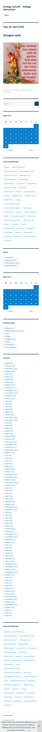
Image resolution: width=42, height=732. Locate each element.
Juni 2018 (8, 426)
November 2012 (11, 567)
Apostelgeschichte (26, 171)
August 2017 (10, 453)
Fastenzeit (22, 187)
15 (36, 134)
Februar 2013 (10, 558)
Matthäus (31, 216)
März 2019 (9, 412)
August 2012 (10, 575)
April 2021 (9, 363)
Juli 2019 (8, 401)
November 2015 (11, 510)
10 (11, 134)
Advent (7, 167)
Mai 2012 (8, 583)
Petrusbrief (20, 228)
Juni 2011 (8, 613)
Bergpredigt (23, 179)
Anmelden (9, 257)
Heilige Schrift (29, 196)
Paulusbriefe (9, 228)
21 (31, 138)
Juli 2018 (8, 423)
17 (11, 138)
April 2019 (9, 409)
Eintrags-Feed (10, 260)
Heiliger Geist (17, 196)
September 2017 (11, 450)
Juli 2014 (8, 515)
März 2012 (9, 588)
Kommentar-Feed (12, 263)
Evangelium (32, 183)
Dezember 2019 (11, 390)
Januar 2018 (9, 439)
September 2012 (11, 572)
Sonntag (7, 236)
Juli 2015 (8, 512)
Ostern (6, 224)
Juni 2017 (8, 458)
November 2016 (11, 477)
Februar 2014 (10, 529)
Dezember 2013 (11, 534)
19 (21, 138)
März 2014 (9, 526)
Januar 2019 (9, 415)
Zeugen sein (12, 35)
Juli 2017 (8, 455)
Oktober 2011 (10, 602)
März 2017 (9, 466)
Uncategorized (11, 347)
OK (29, 730)
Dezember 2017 (11, 442)
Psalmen (18, 232)
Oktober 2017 (10, 447)
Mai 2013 (8, 550)
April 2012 (9, 586)
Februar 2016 (10, 502)
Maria (6, 216)
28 (31, 142)
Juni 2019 (8, 404)
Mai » (31, 150)
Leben (18, 212)
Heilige (6, 196)
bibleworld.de (8, 720)
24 (11, 142)
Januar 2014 (9, 531)
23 (6, 142)
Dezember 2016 (11, 474)
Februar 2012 (10, 591)
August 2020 (10, 371)
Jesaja (18, 200)
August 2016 (10, 485)
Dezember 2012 (11, 564)
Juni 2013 (8, 548)
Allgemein (9, 328)
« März (10, 150)
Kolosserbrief (9, 212)
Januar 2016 (9, 504)
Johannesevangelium (12, 208)
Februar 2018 (10, 436)
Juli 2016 (8, 488)
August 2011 (9, 607)
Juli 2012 (8, 577)
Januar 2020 (10, 388)
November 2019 (11, 393)
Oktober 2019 (10, 396)
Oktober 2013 (10, 539)
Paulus (23, 224)
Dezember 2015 (11, 507)
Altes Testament (18, 167)
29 (36, 142)
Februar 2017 (10, 469)
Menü (6, 15)
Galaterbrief (8, 192)
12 (21, 134)
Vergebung (17, 236)
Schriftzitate (15, 90)
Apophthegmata (10, 171)
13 (26, 134)
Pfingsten (31, 228)
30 (6, 146)
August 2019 (10, 398)
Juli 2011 (8, 610)
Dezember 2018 (11, 417)
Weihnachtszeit (30, 236)
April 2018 (9, 431)
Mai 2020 (8, 377)
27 (26, 142)
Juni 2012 (8, 580)
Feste (7, 334)
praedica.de (7, 715)
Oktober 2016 (10, 480)
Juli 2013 (8, 545)
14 (31, 134)
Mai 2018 (8, 428)
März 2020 (9, 382)
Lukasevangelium (31, 212)
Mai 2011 (8, 615)
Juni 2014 (8, 518)
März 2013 (9, 556)
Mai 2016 (8, 493)
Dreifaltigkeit (9, 183)
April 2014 (9, 523)
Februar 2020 (10, 385)
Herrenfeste (8, 200)
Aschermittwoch (10, 175)
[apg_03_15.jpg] (21, 63)
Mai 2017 (8, 461)
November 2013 (11, 537)
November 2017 (11, 445)
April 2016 (9, 496)
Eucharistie (20, 183)
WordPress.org (11, 266)
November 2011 (11, 599)
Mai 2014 (8, 521)
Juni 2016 (8, 491)
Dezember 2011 (11, 596)
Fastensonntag (10, 187)
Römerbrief (28, 232)
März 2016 (9, 499)
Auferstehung (24, 175)
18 (16, 138)
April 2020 (9, 379)
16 (6, 138)
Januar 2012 (9, 594)
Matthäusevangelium (12, 220)
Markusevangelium (18, 216)
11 (16, 134)
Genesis (18, 192)
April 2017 (9, 464)
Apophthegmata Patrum (14, 331)
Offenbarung (28, 220)
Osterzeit (15, 224)
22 (36, 138)
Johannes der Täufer (12, 204)
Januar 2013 (9, 561)
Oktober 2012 (10, 569)
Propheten (8, 232)
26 (21, 142)
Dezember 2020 (11, 369)
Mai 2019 (8, 407)
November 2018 (11, 420)
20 (26, 138)
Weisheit (7, 240)
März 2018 (9, 434)
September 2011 (11, 605)
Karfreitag (27, 208)
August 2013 (10, 542)
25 (16, 142)
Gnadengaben (29, 192)
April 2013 (9, 553)
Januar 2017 (9, 472)
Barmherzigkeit (10, 179)
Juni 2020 (9, 374)
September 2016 (11, 483)
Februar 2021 (10, 366)
